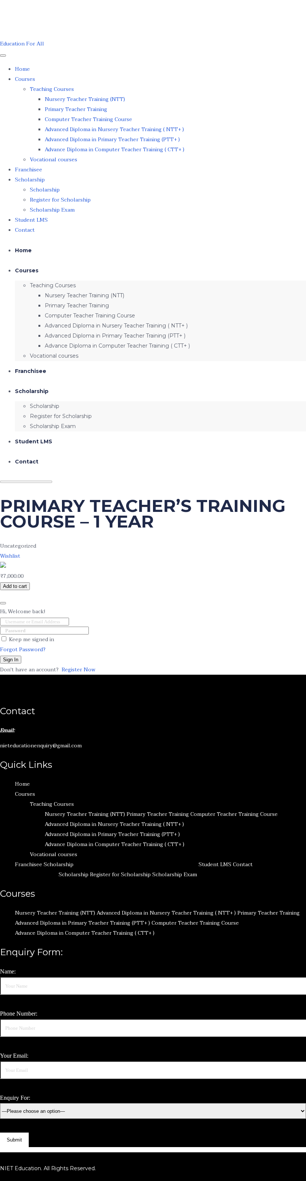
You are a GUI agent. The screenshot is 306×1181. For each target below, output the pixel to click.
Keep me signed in (31, 639)
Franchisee (28, 169)
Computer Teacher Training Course (88, 119)
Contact (25, 230)
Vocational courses (53, 159)
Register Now (79, 669)
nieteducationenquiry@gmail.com (41, 745)
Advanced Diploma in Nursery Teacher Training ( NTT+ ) (114, 129)
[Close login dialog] (3, 603)
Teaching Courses (52, 89)
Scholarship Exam (52, 210)
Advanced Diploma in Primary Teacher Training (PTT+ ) (112, 139)
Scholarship (30, 179)
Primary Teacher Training (76, 109)
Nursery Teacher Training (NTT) (85, 99)
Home (22, 69)
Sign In (10, 659)
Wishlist (10, 556)
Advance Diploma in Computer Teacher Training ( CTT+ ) (114, 149)
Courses (25, 79)
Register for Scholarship (60, 200)
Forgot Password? (23, 649)
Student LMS (31, 220)
